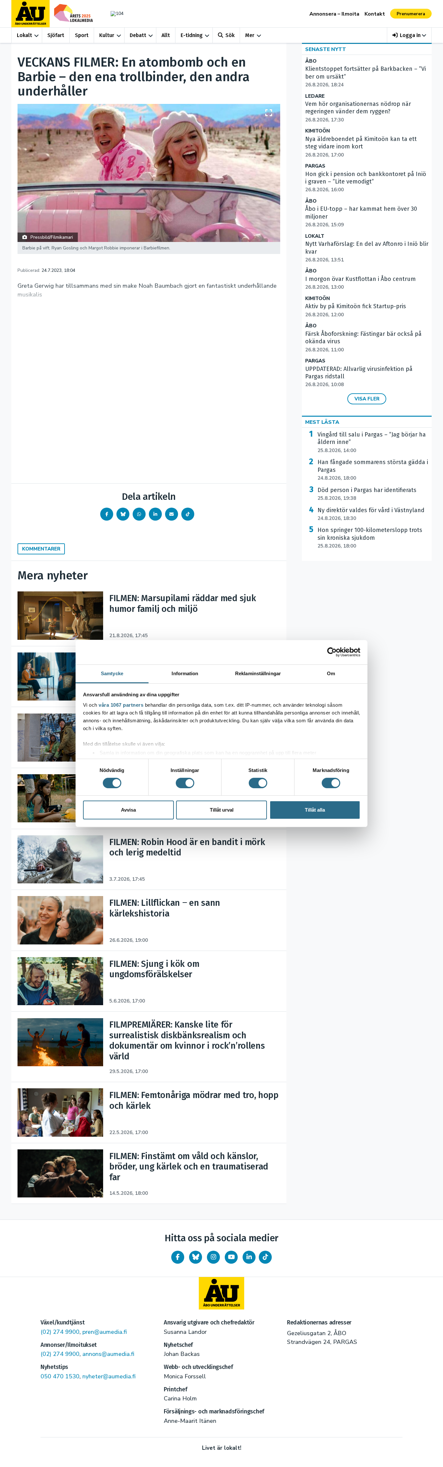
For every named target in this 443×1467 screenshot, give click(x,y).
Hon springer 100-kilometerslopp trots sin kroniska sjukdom (369, 537)
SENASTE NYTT (325, 49)
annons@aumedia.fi (108, 1354)
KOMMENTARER (41, 549)
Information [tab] (185, 673)
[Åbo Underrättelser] (221, 1293)
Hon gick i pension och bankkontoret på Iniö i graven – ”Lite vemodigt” (365, 182)
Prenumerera (411, 14)
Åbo (311, 61)
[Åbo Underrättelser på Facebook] (177, 1257)
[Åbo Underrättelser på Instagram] (213, 1257)
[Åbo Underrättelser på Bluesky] (195, 1257)
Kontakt (375, 14)
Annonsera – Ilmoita (334, 14)
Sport (82, 35)
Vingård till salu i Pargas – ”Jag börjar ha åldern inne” (371, 442)
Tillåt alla (315, 810)
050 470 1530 (60, 1376)
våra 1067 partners (121, 704)
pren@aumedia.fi (104, 1332)
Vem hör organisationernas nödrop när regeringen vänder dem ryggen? (358, 111)
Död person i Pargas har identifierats (366, 494)
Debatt (138, 35)
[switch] (185, 783)
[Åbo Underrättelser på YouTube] (231, 1257)
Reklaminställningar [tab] (258, 673)
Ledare (315, 96)
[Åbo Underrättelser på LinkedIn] (249, 1257)
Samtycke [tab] (112, 673)
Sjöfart (55, 35)
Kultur (106, 35)
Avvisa (128, 810)
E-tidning (192, 35)
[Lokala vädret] (114, 13)
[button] (409, 35)
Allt (166, 35)
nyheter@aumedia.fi (109, 1376)
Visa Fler (366, 399)
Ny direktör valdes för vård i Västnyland (371, 514)
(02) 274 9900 (60, 1332)
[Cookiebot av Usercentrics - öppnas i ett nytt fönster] (332, 652)
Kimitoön (317, 131)
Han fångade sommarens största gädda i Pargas (372, 470)
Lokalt (24, 35)
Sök (229, 35)
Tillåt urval (221, 810)
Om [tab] (331, 673)
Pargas (315, 166)
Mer (249, 35)
